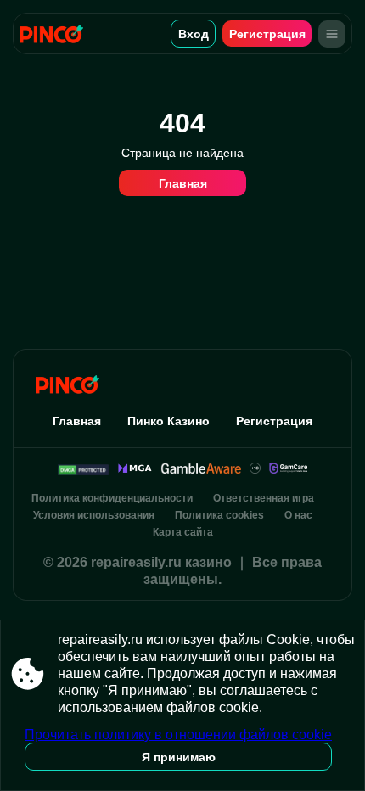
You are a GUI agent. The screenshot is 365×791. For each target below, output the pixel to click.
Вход (193, 34)
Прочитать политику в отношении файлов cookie (178, 734)
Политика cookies (219, 515)
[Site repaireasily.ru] (57, 34)
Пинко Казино (168, 421)
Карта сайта (183, 532)
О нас (298, 515)
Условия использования (93, 515)
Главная (183, 183)
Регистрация (267, 34)
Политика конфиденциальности (112, 498)
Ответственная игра (263, 498)
